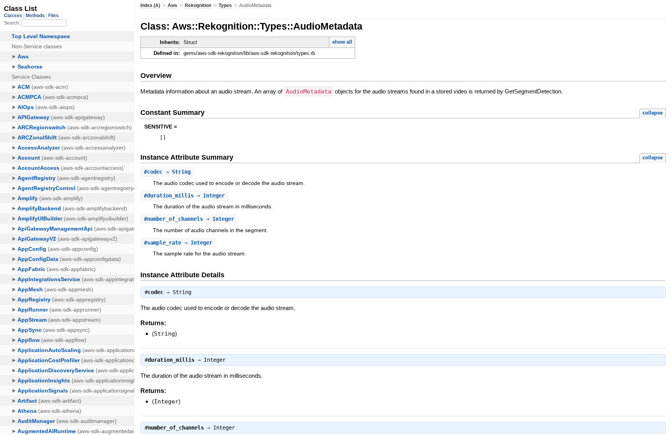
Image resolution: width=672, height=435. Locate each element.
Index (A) (150, 5)
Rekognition (198, 5)
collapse (652, 113)
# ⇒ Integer (184, 195)
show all (342, 42)
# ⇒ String (167, 172)
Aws (172, 5)
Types (225, 5)
